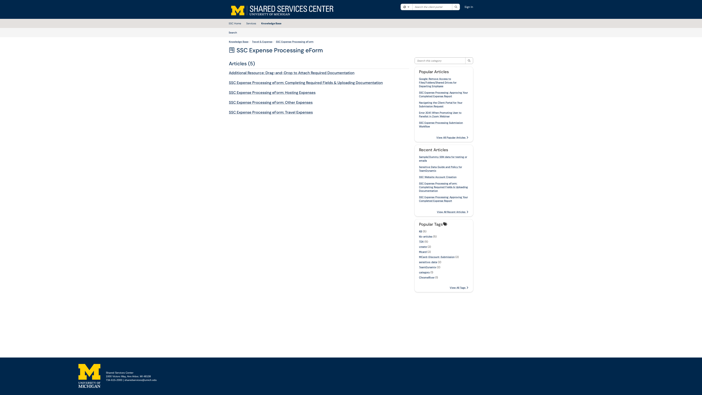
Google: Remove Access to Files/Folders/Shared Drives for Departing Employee (437, 82)
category (424, 272)
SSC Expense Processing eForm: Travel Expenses (271, 112)
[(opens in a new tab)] (282, 10)
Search (234, 32)
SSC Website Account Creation (437, 177)
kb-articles (425, 236)
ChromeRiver (427, 277)
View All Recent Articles (451, 212)
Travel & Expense (262, 41)
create (423, 246)
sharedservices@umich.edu (140, 380)
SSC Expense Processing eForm (295, 41)
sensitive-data (428, 262)
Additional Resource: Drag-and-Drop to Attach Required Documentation (291, 72)
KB (420, 231)
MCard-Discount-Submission (437, 257)
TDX (421, 241)
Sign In (469, 7)
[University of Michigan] (89, 376)
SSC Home (235, 23)
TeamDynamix (427, 267)
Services (251, 23)
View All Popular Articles (451, 137)
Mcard (423, 251)
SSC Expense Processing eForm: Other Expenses (271, 102)
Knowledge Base (271, 23)
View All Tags (458, 287)
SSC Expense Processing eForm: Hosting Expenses (272, 92)
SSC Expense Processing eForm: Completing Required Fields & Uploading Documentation (306, 82)
